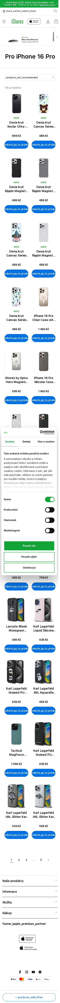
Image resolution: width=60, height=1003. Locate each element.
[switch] (49, 509)
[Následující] (57, 37)
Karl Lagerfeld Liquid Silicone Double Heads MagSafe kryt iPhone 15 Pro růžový (43, 629)
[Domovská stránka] (26, 21)
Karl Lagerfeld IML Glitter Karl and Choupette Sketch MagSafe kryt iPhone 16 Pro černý (16, 815)
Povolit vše (29, 545)
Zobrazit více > (47, 5)
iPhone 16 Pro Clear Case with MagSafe (43, 318)
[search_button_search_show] (55, 11)
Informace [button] (9, 891)
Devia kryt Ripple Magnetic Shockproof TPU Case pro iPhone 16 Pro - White (43, 253)
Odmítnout (29, 567)
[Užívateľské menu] (48, 21)
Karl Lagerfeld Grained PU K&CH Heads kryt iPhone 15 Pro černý (16, 691)
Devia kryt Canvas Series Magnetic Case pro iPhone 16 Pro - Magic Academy (16, 318)
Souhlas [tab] (10, 441)
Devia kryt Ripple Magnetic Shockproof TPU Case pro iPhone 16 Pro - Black (16, 189)
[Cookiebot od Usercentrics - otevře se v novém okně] (40, 432)
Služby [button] (7, 902)
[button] (3, 3)
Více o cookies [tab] (46, 441)
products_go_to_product (16, 144)
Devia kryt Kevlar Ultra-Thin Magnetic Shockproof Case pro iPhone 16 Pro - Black (16, 125)
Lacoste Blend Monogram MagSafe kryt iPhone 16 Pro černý (16, 629)
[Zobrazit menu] (4, 21)
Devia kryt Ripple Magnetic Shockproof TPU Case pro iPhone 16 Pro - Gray (43, 189)
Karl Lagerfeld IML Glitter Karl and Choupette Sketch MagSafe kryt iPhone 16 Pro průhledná (43, 815)
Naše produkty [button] (12, 881)
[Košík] (56, 20)
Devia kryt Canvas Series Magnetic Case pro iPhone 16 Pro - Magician (16, 253)
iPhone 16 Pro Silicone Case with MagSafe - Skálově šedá (43, 380)
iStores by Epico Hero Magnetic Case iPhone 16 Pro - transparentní (16, 380)
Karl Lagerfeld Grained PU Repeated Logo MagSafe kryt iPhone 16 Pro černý (43, 753)
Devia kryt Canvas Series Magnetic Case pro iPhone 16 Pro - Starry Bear (43, 125)
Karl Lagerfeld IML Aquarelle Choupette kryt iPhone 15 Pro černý (43, 691)
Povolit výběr (29, 556)
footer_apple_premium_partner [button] (24, 923)
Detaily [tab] (26, 441)
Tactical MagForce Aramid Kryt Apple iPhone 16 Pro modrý (16, 753)
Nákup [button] (7, 913)
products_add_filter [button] (30, 997)
